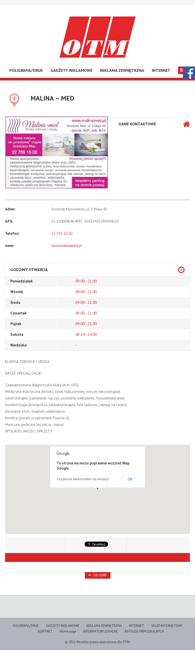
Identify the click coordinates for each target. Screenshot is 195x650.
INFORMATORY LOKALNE (100, 631)
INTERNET (161, 70)
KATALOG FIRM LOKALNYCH (144, 631)
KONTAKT (45, 631)
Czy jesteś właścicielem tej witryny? (83, 479)
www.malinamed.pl (66, 245)
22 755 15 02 (62, 233)
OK (130, 479)
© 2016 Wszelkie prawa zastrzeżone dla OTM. (97, 642)
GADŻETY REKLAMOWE (71, 70)
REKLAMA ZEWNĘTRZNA (122, 70)
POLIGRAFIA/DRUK (26, 70)
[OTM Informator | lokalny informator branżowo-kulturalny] (97, 37)
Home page (68, 631)
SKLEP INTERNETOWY (167, 626)
